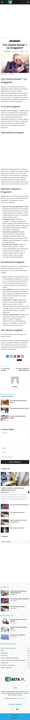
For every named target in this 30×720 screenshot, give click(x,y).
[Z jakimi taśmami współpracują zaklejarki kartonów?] (15, 479)
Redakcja (7, 51)
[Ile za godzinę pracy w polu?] (5, 514)
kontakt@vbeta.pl (20, 698)
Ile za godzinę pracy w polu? (17, 512)
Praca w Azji (4, 655)
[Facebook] (12, 709)
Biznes (2, 650)
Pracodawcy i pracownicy (7, 665)
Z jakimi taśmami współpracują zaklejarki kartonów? (12, 489)
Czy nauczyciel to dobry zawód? (19, 408)
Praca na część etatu (6, 667)
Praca (11, 41)
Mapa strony (15, 715)
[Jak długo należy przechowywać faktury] (5, 629)
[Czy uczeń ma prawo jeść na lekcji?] (5, 402)
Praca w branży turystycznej (8, 648)
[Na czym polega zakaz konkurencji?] (5, 506)
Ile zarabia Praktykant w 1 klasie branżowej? (22, 369)
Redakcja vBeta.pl (5, 492)
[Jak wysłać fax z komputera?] (5, 637)
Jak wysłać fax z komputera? (17, 635)
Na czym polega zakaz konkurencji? (19, 504)
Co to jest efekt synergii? (5, 369)
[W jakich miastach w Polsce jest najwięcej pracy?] (5, 522)
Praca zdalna (4, 653)
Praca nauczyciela (16, 41)
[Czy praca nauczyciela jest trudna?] (5, 418)
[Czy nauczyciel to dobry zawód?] (5, 410)
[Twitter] (17, 709)
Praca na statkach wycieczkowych (9, 658)
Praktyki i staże (5, 663)
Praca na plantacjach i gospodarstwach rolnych (13, 660)
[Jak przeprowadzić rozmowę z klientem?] (5, 621)
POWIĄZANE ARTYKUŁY (8, 394)
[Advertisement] (15, 20)
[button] (28, 2)
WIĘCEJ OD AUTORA (7, 396)
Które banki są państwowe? (17, 528)
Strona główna (4, 38)
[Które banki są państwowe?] (5, 530)
